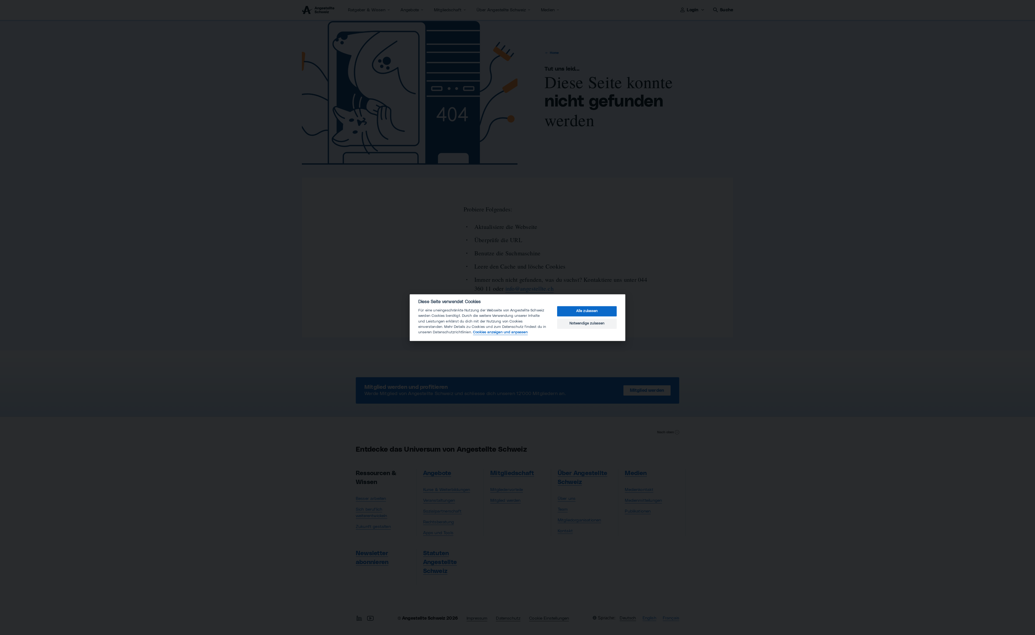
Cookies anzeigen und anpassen (500, 332)
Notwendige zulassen (587, 323)
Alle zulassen (587, 311)
